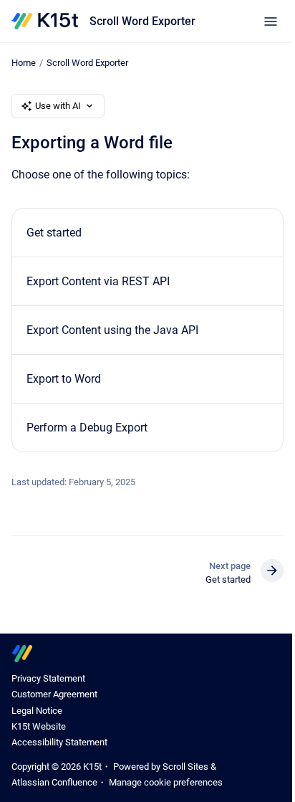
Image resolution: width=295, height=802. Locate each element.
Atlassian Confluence (54, 782)
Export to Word (63, 379)
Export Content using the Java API (112, 330)
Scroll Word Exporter (142, 21)
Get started (54, 232)
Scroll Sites (185, 766)
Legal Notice (36, 710)
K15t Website (38, 726)
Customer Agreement (54, 694)
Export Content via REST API (98, 281)
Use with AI (58, 105)
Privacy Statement (48, 678)
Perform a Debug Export (87, 427)
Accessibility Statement (59, 742)
